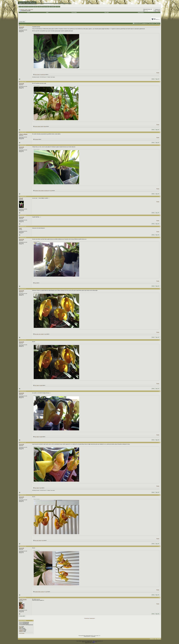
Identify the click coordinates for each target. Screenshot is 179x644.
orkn (35, 282)
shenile (42, 334)
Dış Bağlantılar (144, 23)
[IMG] (20, 628)
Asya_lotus (37, 334)
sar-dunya (42, 591)
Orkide (26, 9)
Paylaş (157, 72)
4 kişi (51, 190)
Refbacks (20, 631)
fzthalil (42, 126)
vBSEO (94, 641)
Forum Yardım (74, 12)
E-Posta (57, 6)
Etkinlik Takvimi (141, 12)
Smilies (20, 627)
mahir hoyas (23, 599)
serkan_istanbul (37, 126)
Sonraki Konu (92, 618)
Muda (45, 126)
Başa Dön (159, 638)
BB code (20, 626)
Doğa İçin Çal (25, 6)
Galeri (35, 6)
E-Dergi (39, 6)
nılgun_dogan (37, 74)
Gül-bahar (36, 139)
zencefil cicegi (43, 74)
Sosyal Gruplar (46, 6)
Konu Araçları (151, 23)
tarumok (21, 27)
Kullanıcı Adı (145, 9)
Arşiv (155, 638)
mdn (40, 487)
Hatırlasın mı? (157, 9)
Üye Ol (28, 12)
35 (156, 19)
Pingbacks (21, 630)
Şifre (144, 10)
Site (20, 6)
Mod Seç (157, 23)
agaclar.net (22, 9)
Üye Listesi (107, 12)
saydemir (36, 190)
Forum (31, 6)
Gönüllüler (52, 6)
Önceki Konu (87, 618)
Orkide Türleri (30, 9)
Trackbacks (21, 629)
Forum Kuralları (21, 633)
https (159, 10)
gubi (20, 228)
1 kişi (45, 334)
